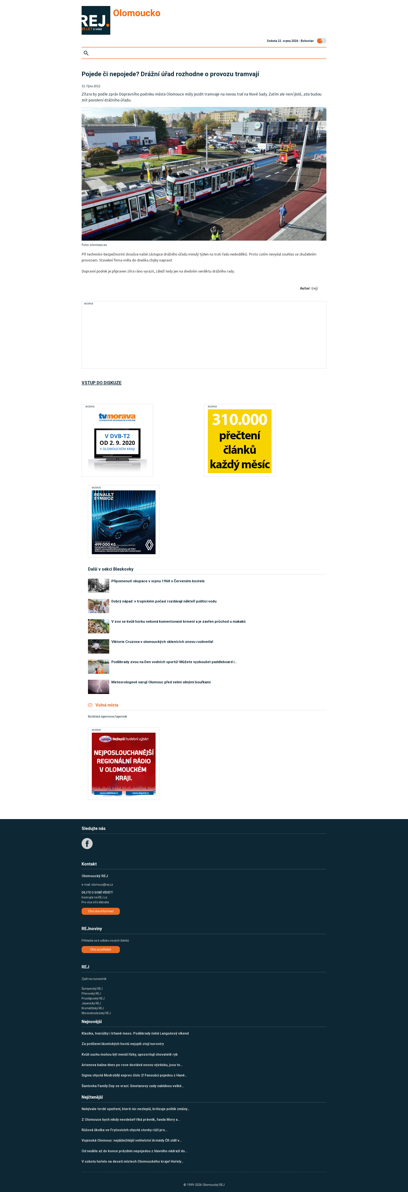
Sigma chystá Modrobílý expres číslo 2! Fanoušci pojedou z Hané (134, 1075)
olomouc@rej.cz (102, 884)
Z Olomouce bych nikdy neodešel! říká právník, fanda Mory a (131, 1120)
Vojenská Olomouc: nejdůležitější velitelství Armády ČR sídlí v (132, 1140)
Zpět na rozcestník (94, 979)
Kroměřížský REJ (93, 1008)
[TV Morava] (117, 441)
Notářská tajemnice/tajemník (107, 716)
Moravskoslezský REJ (96, 1013)
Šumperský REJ (92, 988)
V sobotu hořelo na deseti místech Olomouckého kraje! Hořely (133, 1161)
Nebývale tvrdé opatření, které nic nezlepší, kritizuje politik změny (136, 1109)
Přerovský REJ (91, 993)
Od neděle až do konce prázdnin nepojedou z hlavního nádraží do (134, 1151)
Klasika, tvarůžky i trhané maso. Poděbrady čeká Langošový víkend (135, 1033)
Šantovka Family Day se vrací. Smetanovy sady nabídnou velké (133, 1086)
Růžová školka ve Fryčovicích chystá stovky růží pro (124, 1130)
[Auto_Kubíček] (124, 522)
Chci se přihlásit (100, 949)
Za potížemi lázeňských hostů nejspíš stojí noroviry (123, 1044)
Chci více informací (100, 911)
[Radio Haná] (124, 765)
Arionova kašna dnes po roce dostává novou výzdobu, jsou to (132, 1065)
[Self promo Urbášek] (240, 441)
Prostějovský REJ (93, 998)
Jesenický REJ (91, 1003)
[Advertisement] (162, 336)
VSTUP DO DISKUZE (102, 382)
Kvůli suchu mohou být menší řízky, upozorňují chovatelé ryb (130, 1054)
